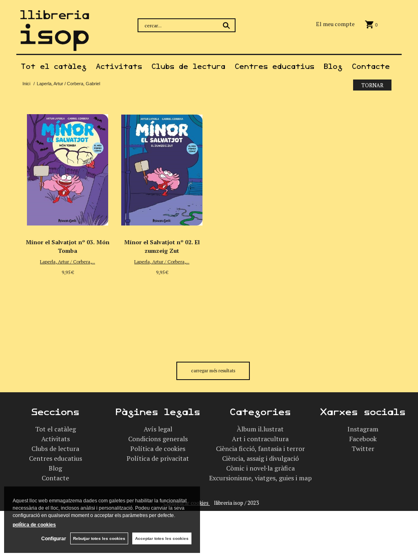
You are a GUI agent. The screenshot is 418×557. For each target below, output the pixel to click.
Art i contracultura (260, 438)
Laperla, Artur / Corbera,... (67, 262)
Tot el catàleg (54, 66)
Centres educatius (274, 66)
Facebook (363, 438)
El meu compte (335, 24)
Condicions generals (158, 438)
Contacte (371, 66)
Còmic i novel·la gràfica (260, 468)
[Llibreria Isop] (54, 46)
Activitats (119, 66)
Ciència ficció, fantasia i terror (260, 448)
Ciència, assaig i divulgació (260, 458)
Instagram (362, 428)
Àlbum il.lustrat (260, 428)
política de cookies (34, 525)
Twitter (362, 448)
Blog (333, 66)
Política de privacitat (158, 458)
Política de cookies (157, 448)
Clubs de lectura (188, 66)
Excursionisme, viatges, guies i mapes (263, 477)
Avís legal (158, 428)
